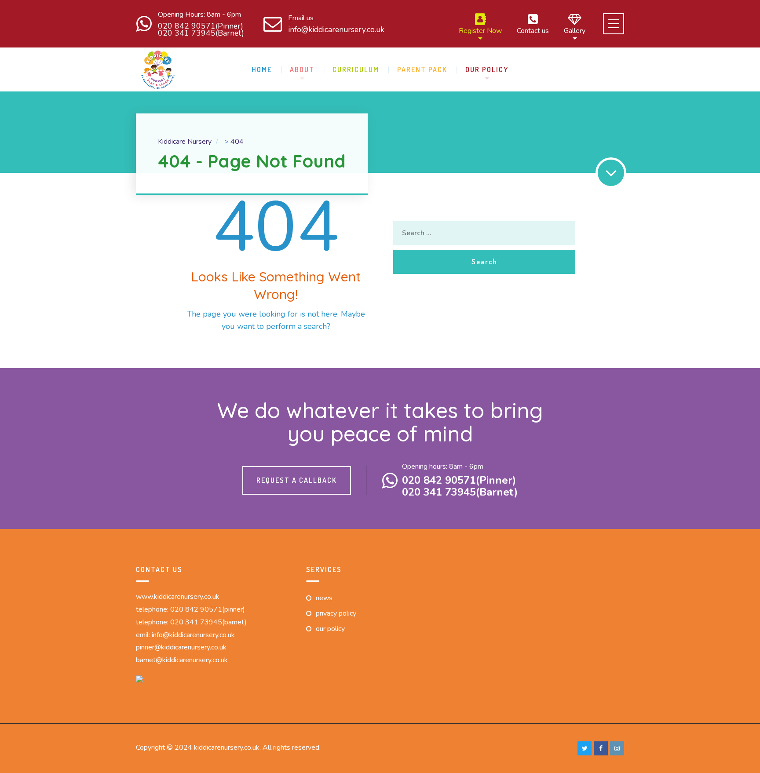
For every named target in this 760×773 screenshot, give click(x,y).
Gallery (574, 30)
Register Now (480, 30)
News (324, 598)
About (302, 69)
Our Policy (486, 69)
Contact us (533, 30)
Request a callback (296, 480)
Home (262, 69)
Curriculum (355, 69)
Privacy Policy (336, 613)
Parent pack (422, 69)
